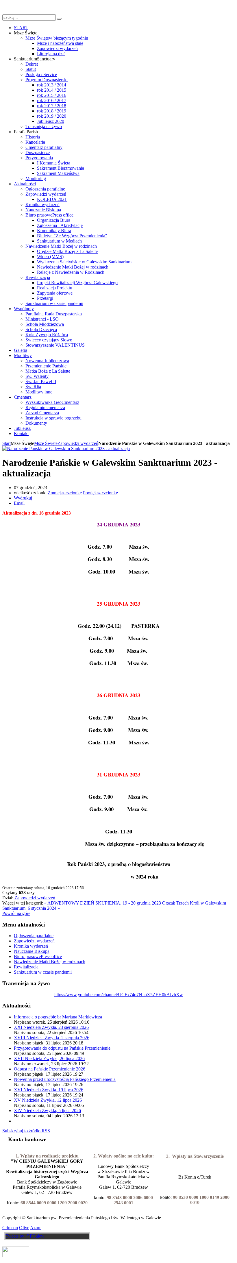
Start (6, 443)
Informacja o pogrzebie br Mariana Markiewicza (58, 1016)
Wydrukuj (23, 497)
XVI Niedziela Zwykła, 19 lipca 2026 (48, 1089)
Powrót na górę (16, 913)
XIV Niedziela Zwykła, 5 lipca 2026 (47, 1110)
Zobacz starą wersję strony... (28, 7)
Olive (24, 1227)
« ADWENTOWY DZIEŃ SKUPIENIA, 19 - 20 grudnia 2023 (102, 902)
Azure (35, 1227)
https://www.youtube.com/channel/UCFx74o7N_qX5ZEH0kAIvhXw (118, 994)
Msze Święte (46, 443)
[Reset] (59, 19)
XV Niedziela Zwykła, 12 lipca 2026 (48, 1100)
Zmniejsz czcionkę (65, 492)
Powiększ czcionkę (100, 492)
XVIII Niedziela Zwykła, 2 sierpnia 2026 (51, 1037)
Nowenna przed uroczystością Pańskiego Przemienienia (65, 1079)
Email (19, 503)
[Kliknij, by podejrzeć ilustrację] (66, 448)
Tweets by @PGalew (25, 1236)
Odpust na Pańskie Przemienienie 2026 (49, 1068)
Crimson (10, 1227)
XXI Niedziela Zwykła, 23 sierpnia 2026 (51, 1027)
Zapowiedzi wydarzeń (78, 443)
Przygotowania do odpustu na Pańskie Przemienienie (62, 1048)
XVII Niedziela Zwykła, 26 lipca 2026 (49, 1058)
